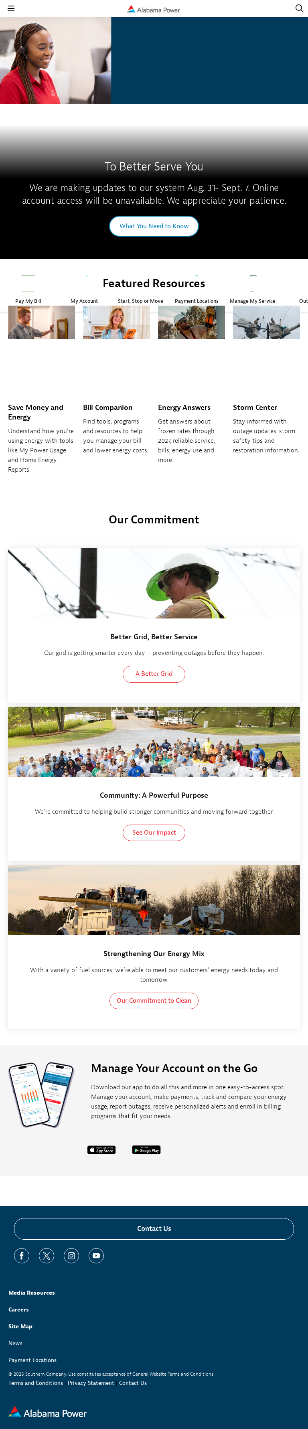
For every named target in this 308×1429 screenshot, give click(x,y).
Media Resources (31, 1292)
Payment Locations (32, 1360)
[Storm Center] (266, 384)
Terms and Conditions (35, 1383)
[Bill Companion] (116, 384)
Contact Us (154, 1228)
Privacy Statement (91, 1383)
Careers (18, 1309)
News (15, 1343)
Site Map (20, 1326)
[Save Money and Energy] (41, 394)
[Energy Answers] (191, 389)
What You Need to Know (154, 226)
